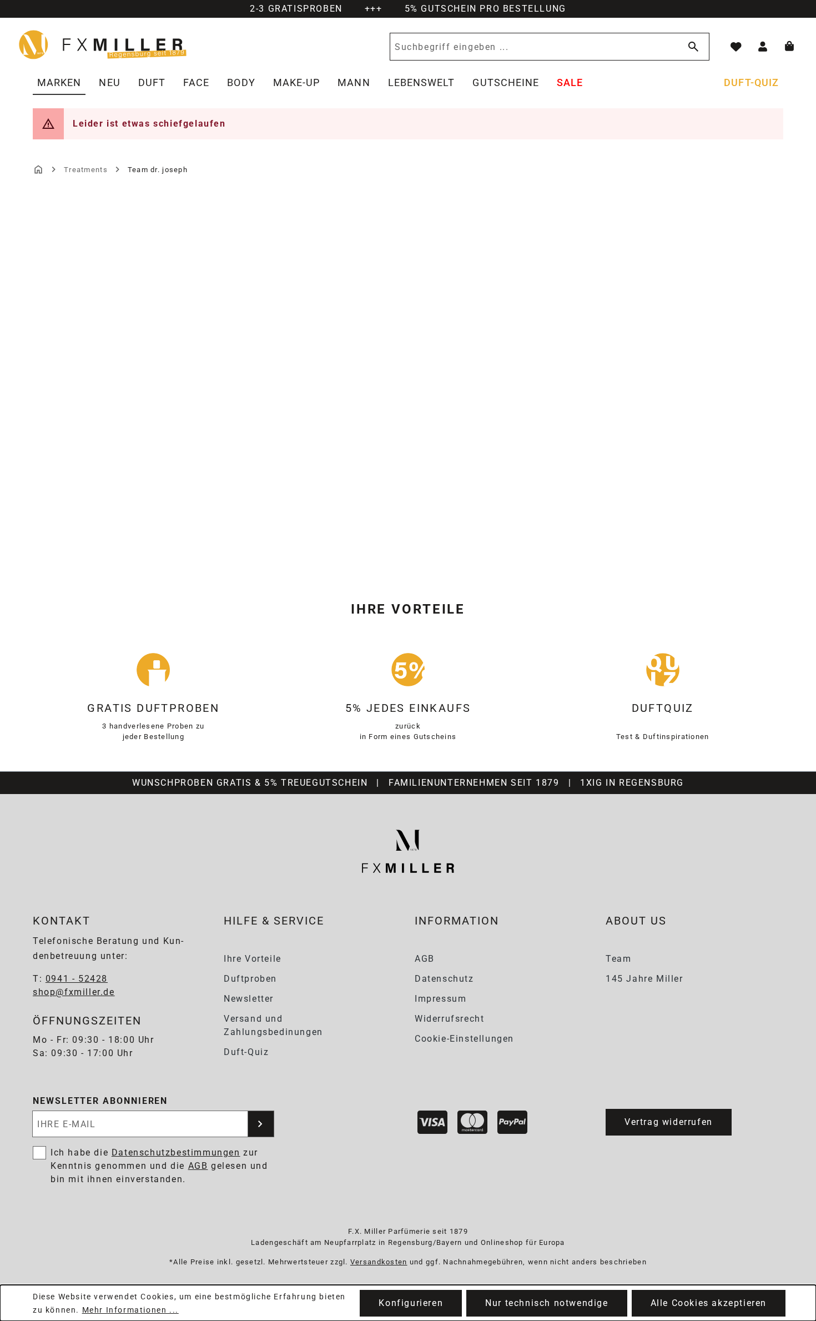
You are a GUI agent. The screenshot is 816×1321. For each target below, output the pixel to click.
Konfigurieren (411, 1303)
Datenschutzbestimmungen (176, 1152)
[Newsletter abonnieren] (261, 1124)
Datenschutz (444, 978)
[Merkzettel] (736, 46)
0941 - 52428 (77, 978)
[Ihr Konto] (762, 46)
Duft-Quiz (246, 1052)
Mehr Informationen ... (130, 1309)
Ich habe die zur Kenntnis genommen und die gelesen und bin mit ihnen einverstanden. (159, 1165)
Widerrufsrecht (449, 1018)
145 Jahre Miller (644, 978)
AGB (425, 958)
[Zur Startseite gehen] (103, 44)
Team (618, 958)
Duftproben (250, 978)
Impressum (440, 998)
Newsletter (249, 998)
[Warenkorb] (789, 46)
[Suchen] (691, 46)
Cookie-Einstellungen (464, 1038)
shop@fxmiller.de (74, 992)
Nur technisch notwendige (546, 1303)
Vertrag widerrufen (668, 1122)
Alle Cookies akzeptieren (709, 1303)
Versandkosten (378, 1262)
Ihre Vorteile (252, 958)
